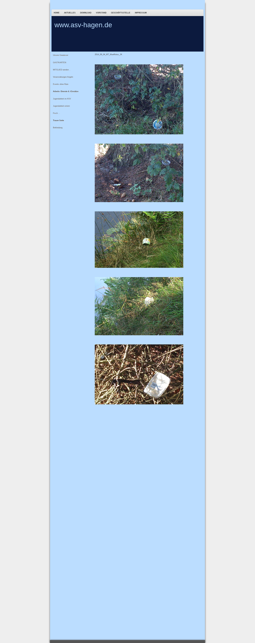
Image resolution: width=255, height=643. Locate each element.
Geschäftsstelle (120, 13)
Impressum (141, 13)
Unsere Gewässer (60, 55)
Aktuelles (70, 13)
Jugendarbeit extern (61, 106)
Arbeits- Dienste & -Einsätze (65, 91)
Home (56, 13)
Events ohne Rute (60, 84)
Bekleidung (57, 128)
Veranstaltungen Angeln (63, 77)
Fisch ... (56, 113)
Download (85, 13)
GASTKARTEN (59, 62)
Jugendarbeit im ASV (62, 99)
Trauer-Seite (58, 120)
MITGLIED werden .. (62, 70)
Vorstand (101, 13)
